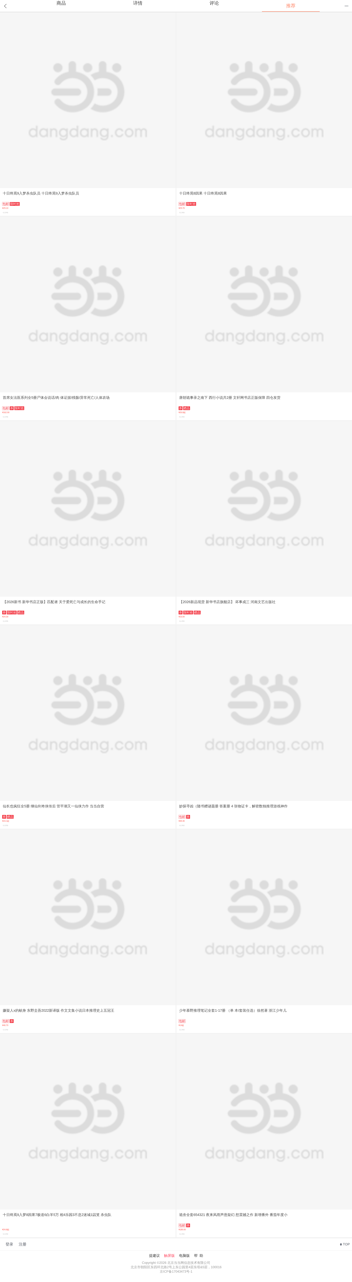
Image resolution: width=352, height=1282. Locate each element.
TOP (346, 1244)
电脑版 (184, 1256)
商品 (61, 3)
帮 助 (198, 1256)
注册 (22, 1244)
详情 (137, 3)
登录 (9, 1244)
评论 (214, 3)
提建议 (154, 1256)
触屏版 (169, 1256)
